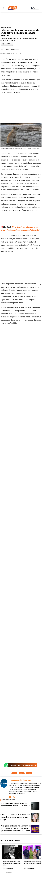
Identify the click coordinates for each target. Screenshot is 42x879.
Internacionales (5, 27)
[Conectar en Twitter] (14, 796)
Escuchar (8, 44)
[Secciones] (3, 7)
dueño (21, 773)
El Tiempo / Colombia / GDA (11, 49)
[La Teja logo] (12, 8)
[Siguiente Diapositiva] (40, 857)
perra (14, 773)
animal (29, 773)
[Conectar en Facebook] (10, 796)
